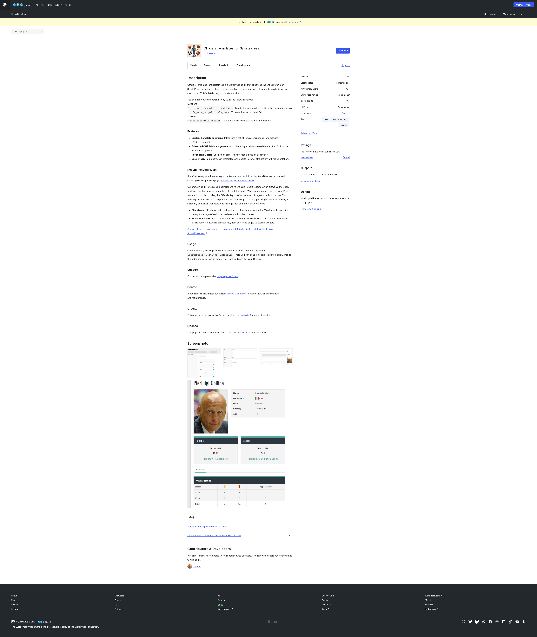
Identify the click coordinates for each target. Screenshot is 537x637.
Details (193, 65)
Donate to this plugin (311, 209)
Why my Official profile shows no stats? (207, 526)
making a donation (236, 293)
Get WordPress (524, 5)
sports (333, 119)
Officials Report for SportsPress (237, 180)
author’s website (241, 315)
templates (344, 125)
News (13, 600)
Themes (118, 600)
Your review (307, 157)
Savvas (211, 53)
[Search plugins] (41, 31)
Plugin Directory (18, 14)
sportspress (343, 119)
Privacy (14, 609)
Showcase (119, 596)
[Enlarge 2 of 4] (253, 352)
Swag (325, 609)
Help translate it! (293, 22)
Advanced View (309, 133)
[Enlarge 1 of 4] (217, 352)
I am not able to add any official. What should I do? (214, 535)
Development (244, 65)
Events (325, 600)
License (246, 332)
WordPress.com (433, 596)
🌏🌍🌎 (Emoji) (44, 622)
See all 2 (346, 113)
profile (325, 119)
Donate (326, 604)
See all (346, 157)
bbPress (430, 604)
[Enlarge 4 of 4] (289, 384)
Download (343, 50)
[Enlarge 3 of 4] (289, 352)
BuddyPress (432, 609)
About (14, 596)
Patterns (119, 609)
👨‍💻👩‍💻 (220, 604)
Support (345, 65)
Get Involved (328, 596)
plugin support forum (227, 276)
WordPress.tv (225, 609)
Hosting (14, 604)
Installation (224, 65)
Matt (428, 600)
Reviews (208, 65)
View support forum (311, 181)
